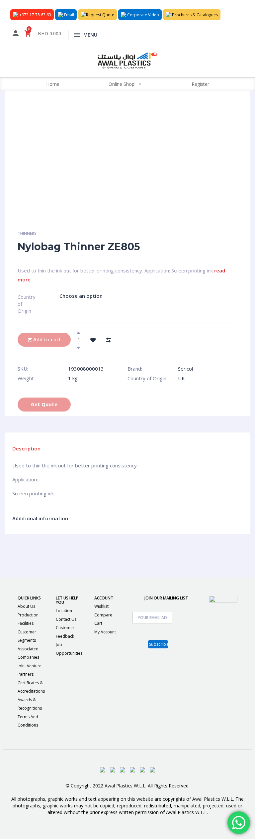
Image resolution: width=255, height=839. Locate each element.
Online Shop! (122, 84)
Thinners (27, 233)
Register (200, 84)
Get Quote (44, 404)
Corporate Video (142, 15)
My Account (105, 632)
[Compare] (108, 340)
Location (64, 610)
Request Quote (100, 15)
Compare (103, 615)
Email (68, 15)
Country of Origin (23, 299)
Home (52, 84)
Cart (98, 623)
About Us (26, 606)
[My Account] (16, 34)
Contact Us (66, 619)
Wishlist (101, 606)
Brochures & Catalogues (194, 15)
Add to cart (46, 339)
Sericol (185, 368)
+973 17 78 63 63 (34, 15)
